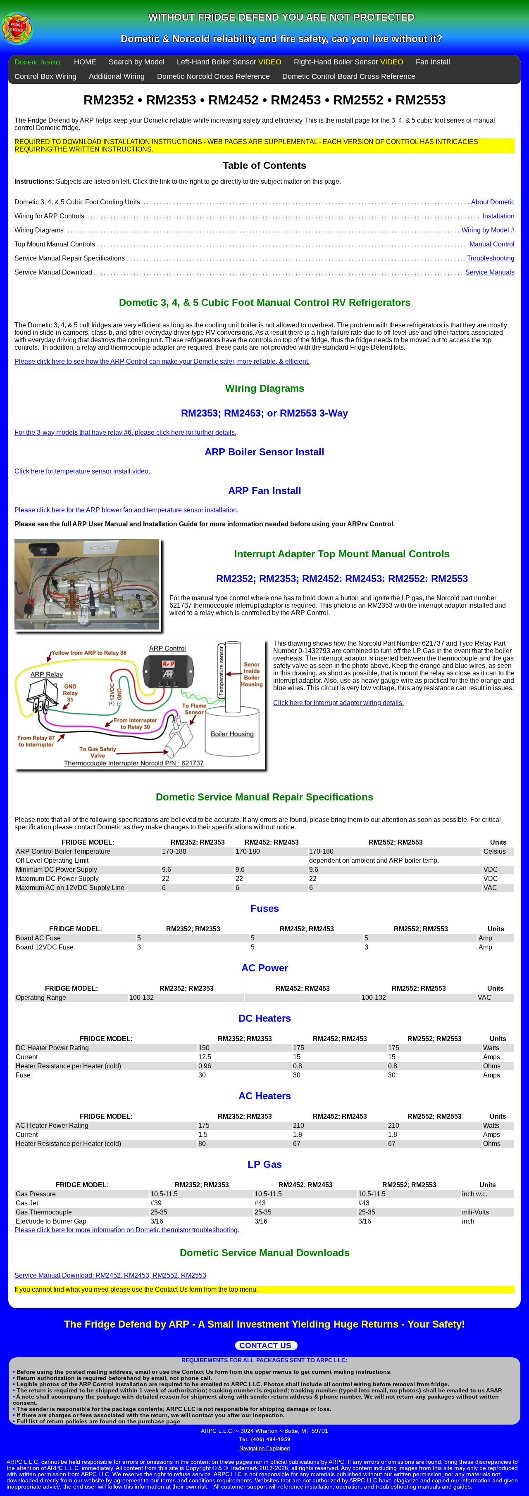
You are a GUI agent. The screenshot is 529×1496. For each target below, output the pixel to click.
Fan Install (433, 62)
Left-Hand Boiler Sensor (229, 62)
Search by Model (136, 62)
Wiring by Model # (488, 230)
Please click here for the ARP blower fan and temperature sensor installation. (126, 510)
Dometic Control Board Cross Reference (348, 76)
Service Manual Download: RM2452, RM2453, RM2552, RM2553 (110, 1275)
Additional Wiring (117, 76)
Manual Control (492, 244)
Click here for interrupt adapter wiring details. (338, 702)
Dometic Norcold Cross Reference (213, 76)
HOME (85, 62)
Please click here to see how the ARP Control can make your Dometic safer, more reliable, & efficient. (162, 361)
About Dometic (493, 202)
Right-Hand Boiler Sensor (348, 62)
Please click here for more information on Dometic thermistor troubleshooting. (126, 1229)
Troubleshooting (491, 258)
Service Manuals (490, 272)
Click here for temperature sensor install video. (82, 471)
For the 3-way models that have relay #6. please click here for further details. (125, 432)
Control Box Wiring (45, 76)
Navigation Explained (264, 1448)
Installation (499, 216)
